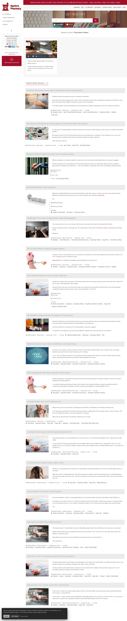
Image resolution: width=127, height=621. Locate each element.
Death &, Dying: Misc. (58, 304)
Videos (71, 24)
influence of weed (102, 228)
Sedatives (105, 513)
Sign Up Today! (117, 7)
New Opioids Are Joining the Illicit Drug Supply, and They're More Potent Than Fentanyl (57, 124)
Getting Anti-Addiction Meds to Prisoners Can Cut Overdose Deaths (50, 154)
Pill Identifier (89, 7)
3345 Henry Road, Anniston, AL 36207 (41, 2)
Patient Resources (9, 17)
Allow (6, 616)
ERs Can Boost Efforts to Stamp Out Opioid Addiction (46, 249)
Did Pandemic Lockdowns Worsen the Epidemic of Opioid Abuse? (50, 315)
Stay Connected (8, 21)
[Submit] (95, 20)
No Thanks (15, 616)
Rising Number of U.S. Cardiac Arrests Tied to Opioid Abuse (48, 585)
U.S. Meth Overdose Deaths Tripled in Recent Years (45, 463)
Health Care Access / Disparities (70, 547)
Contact (5, 24)
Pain (103, 335)
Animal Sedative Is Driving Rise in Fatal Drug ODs (44, 491)
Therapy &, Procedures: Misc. (59, 306)
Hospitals (114, 266)
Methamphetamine (101, 482)
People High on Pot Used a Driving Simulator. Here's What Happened (51, 218)
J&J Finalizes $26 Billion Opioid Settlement (41, 187)
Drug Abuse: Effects (105, 112)
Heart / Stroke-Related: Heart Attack (73, 112)
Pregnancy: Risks (57, 112)
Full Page (87, 110)
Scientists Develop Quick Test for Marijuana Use (44, 401)
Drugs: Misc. (105, 240)
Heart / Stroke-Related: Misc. (90, 112)
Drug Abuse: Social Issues (79, 364)
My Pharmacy (7, 14)
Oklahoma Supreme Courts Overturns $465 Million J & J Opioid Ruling (51, 344)
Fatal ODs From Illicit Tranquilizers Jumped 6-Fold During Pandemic (50, 556)
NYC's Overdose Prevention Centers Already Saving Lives (47, 275)
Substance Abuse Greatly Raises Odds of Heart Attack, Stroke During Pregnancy (55, 90)
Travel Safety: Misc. (65, 240)
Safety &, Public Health (59, 212)
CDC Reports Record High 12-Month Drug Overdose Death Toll (49, 432)
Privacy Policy (11, 54)
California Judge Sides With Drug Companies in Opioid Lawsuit (48, 373)
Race (81, 547)
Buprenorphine (56, 260)
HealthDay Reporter (57, 202)
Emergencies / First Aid (104, 266)
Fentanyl (68, 145)
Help (82, 7)
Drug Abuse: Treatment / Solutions (87, 266)
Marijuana (55, 240)
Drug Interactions (89, 513)
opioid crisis (101, 195)
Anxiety (61, 576)
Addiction (114, 112)
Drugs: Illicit (54, 115)
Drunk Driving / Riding (115, 240)
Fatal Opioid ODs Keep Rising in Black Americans (44, 522)
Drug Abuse (70, 212)
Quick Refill (97, 7)
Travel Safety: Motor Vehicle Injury (80, 240)
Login (124, 7)
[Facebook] (11, 31)
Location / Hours (107, 7)
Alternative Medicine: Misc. (74, 335)
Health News (60, 24)
